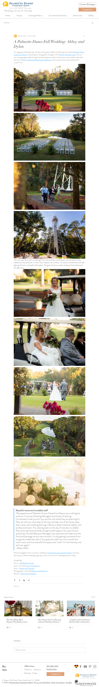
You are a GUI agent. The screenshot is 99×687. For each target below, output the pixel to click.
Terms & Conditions (58, 683)
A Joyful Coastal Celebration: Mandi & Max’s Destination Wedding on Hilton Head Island (79, 621)
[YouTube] (85, 666)
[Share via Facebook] (15, 580)
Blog (4, 666)
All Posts (6, 23)
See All (93, 597)
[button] (92, 22)
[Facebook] (81, 666)
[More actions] (84, 36)
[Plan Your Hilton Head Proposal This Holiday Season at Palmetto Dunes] (18, 608)
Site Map (69, 683)
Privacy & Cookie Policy (42, 683)
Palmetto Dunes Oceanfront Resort (21, 683)
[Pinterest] (90, 666)
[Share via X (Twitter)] (19, 580)
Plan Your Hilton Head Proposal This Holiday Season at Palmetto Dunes (17, 621)
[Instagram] (95, 666)
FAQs (4, 669)
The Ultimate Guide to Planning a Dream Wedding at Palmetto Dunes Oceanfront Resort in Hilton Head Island (49, 621)
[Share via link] (29, 580)
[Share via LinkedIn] (24, 580)
